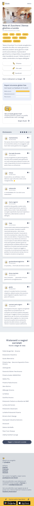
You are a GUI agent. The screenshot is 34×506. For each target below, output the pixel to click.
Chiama (18, 63)
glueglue (7, 462)
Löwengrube (7, 368)
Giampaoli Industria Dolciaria (12, 420)
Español (5, 471)
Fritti (12, 34)
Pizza (5, 34)
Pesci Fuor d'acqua (9, 431)
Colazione (7, 38)
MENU (29, 3)
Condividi (18, 73)
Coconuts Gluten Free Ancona (12, 371)
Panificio (16, 41)
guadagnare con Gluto (10, 478)
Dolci (18, 34)
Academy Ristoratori (9, 491)
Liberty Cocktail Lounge (10, 435)
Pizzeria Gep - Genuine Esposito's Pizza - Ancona (16, 363)
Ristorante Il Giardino (10, 355)
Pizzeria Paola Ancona (10, 382)
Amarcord (6, 423)
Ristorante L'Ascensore (10, 409)
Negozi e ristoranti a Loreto (17, 442)
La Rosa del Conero (9, 405)
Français (5, 469)
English (5, 467)
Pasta (15, 38)
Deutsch (5, 472)
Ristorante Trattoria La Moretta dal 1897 (16, 401)
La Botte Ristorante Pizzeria (12, 412)
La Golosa (6, 394)
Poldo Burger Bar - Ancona (11, 351)
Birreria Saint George (9, 416)
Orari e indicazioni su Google (12, 79)
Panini (25, 34)
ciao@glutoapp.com (15, 484)
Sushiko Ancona (8, 397)
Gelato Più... (6, 379)
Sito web (18, 68)
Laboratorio (7, 41)
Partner (22, 483)
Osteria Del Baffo (8, 427)
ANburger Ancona (8, 390)
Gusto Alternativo (8, 358)
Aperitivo (22, 38)
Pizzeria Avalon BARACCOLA (12, 375)
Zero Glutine (7, 386)
